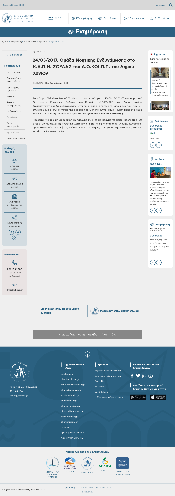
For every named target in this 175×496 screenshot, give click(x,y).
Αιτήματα (160, 5)
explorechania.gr (70, 395)
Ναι (104, 334)
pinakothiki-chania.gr (72, 411)
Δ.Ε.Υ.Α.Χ (70, 472)
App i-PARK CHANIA (72, 438)
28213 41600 (14, 269)
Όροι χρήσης (70, 487)
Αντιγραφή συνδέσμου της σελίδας (14, 205)
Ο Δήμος (60, 18)
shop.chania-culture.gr (73, 385)
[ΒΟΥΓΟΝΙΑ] (160, 133)
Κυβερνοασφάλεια (16, 138)
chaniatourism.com (71, 390)
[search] (171, 5)
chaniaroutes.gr (69, 401)
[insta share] (14, 237)
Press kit (99, 381)
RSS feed (99, 387)
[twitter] (138, 377)
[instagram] (144, 377)
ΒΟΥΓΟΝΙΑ (155, 139)
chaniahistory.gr (69, 422)
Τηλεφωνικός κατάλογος (108, 371)
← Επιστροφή (15, 55)
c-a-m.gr (65, 427)
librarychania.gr (69, 417)
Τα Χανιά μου (162, 18)
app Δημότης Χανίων (72, 432)
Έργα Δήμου (101, 392)
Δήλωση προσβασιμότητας (109, 397)
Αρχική (5, 42)
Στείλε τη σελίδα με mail (14, 185)
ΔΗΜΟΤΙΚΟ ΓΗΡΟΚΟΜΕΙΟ (123, 473)
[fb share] (11, 232)
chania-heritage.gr (71, 406)
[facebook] (132, 377)
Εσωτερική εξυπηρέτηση (108, 376)
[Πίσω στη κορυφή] (87, 354)
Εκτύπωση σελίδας (14, 167)
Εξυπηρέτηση (84, 18)
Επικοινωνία (137, 18)
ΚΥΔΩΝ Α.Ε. (87, 472)
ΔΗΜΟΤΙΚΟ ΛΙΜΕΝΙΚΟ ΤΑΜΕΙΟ (52, 474)
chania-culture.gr (70, 379)
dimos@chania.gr (14, 290)
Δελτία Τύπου (30, 42)
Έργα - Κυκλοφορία (13, 124)
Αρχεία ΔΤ (43, 42)
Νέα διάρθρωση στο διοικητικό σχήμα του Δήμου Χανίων (159, 245)
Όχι (114, 334)
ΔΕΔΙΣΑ (105, 470)
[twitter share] (18, 232)
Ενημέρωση (110, 18)
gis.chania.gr (67, 374)
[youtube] (150, 377)
